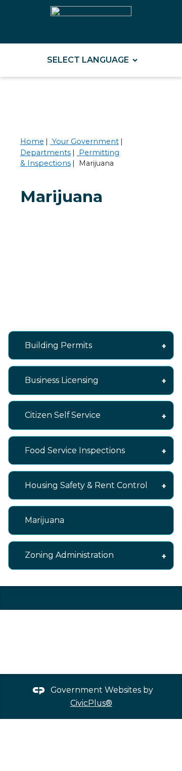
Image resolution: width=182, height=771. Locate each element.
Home (32, 141)
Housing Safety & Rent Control (86, 485)
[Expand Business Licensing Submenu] (164, 380)
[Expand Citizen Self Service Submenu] (164, 415)
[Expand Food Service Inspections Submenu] (164, 450)
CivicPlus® (91, 703)
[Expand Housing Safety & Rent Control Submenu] (164, 485)
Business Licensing (62, 380)
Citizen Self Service (63, 415)
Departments (45, 152)
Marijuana (44, 520)
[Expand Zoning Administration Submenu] (164, 555)
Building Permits (58, 345)
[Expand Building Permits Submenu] (164, 345)
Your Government (84, 141)
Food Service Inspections (75, 450)
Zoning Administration (69, 555)
